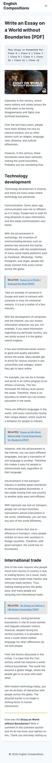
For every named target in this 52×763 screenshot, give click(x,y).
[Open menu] (46, 5)
